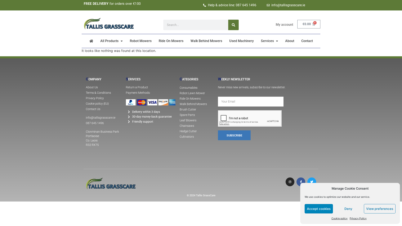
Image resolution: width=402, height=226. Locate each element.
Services (267, 41)
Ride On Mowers (171, 41)
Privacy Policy (358, 218)
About (289, 41)
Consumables (188, 88)
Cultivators (187, 137)
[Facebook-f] (300, 181)
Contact (307, 41)
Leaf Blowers (188, 120)
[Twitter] (311, 181)
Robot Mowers (141, 41)
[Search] (233, 25)
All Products (109, 41)
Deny (348, 209)
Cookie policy (339, 218)
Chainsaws (187, 126)
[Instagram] (290, 181)
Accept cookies (319, 209)
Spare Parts (187, 115)
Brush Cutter (188, 109)
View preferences (379, 209)
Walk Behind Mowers (206, 41)
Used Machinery (241, 41)
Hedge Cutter (188, 131)
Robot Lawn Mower (192, 93)
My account (284, 25)
